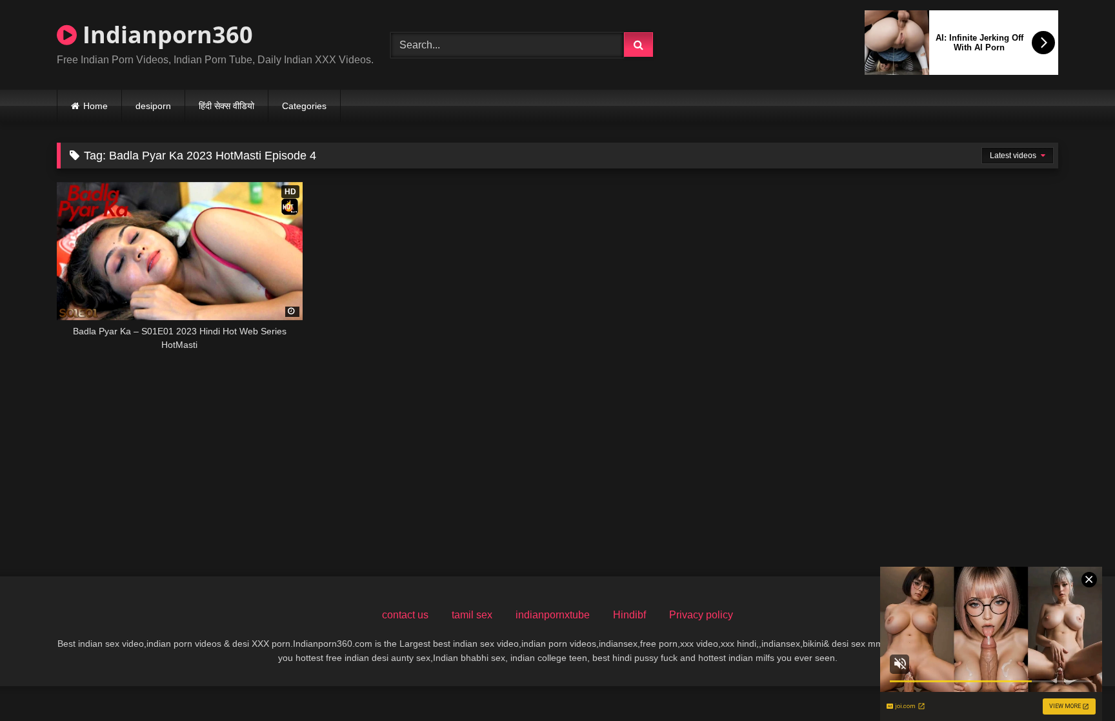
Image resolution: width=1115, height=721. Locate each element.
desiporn (153, 106)
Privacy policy (701, 614)
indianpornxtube (553, 614)
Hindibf (629, 614)
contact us (405, 614)
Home (95, 106)
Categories (304, 106)
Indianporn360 (165, 34)
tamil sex (472, 614)
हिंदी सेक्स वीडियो (226, 106)
